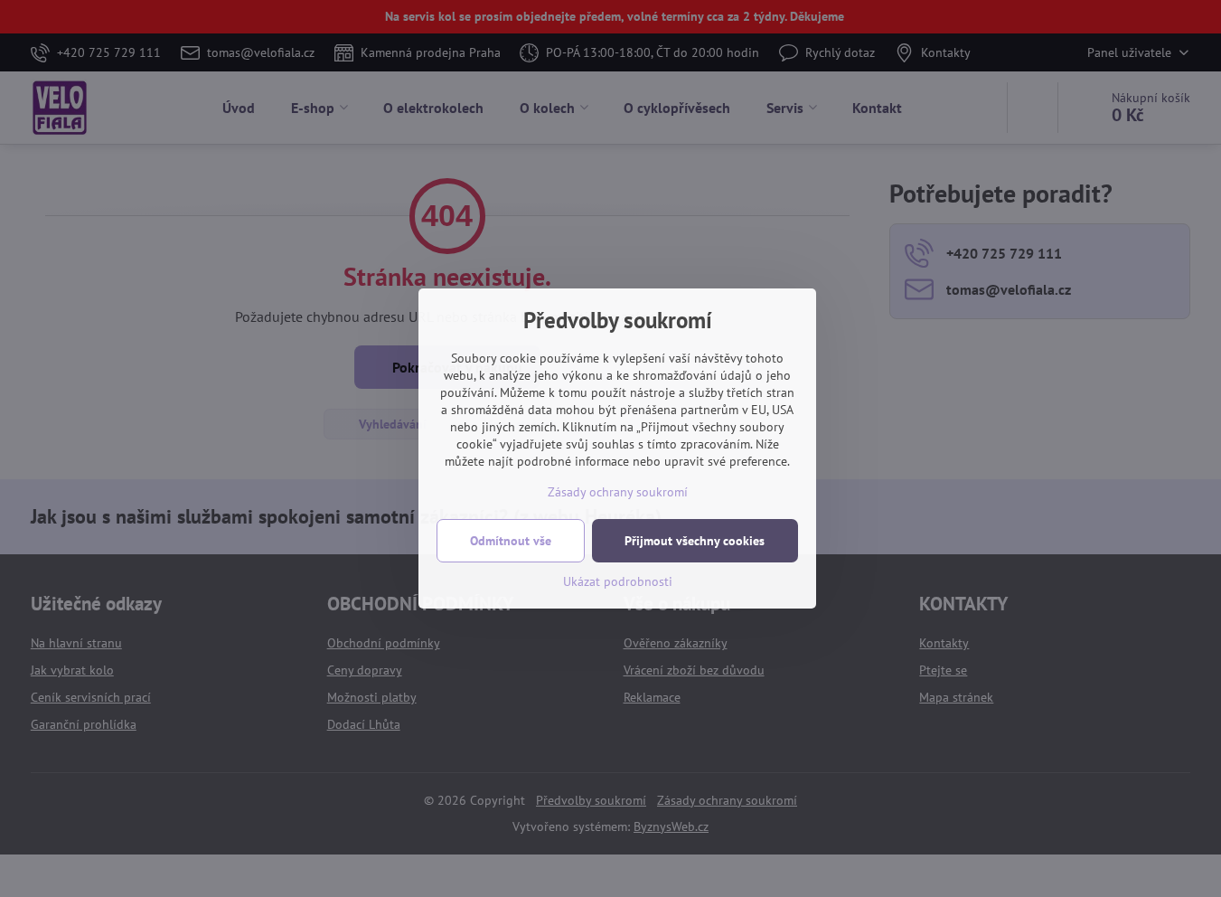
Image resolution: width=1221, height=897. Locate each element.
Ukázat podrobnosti (617, 581)
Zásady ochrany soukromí (618, 492)
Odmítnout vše (510, 541)
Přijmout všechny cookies (695, 541)
